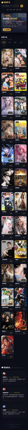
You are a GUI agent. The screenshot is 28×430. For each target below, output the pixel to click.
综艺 (20, 9)
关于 (10, 427)
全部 (4, 42)
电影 (11, 9)
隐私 (18, 427)
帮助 (13, 427)
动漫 (17, 9)
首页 (8, 9)
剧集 (14, 9)
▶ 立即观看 (6, 29)
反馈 (15, 427)
